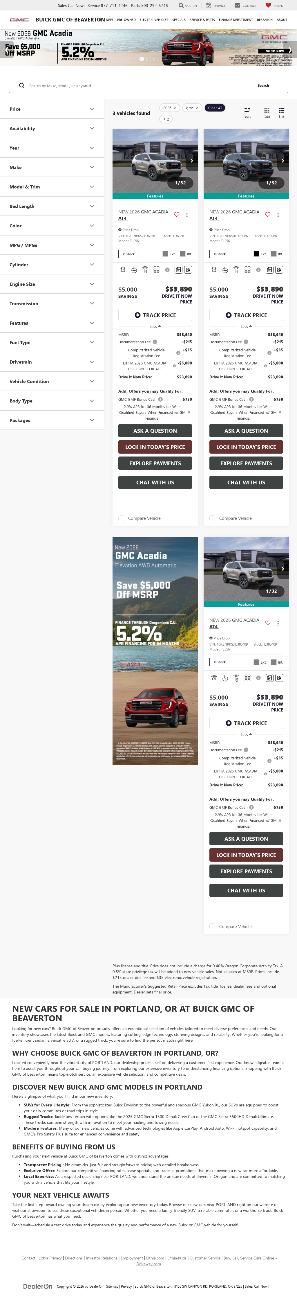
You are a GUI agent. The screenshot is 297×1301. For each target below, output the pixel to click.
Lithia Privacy (50, 1258)
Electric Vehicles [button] (154, 19)
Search (263, 85)
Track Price (159, 315)
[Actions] (187, 215)
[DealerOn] (38, 1286)
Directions (74, 1258)
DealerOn (96, 1286)
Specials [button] (179, 19)
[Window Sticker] (188, 270)
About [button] (282, 19)
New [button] (109, 19)
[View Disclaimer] (167, 270)
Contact (28, 1258)
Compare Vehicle (144, 518)
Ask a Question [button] (155, 430)
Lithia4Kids (176, 1258)
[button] (192, 161)
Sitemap (112, 1286)
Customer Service (205, 1258)
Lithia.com (155, 1258)
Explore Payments (155, 463)
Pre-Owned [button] (126, 19)
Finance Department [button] (236, 19)
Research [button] (265, 19)
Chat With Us (155, 482)
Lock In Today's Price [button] (155, 446)
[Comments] (178, 270)
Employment (132, 1258)
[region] (155, 376)
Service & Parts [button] (202, 19)
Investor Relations (101, 1258)
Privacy (126, 1286)
